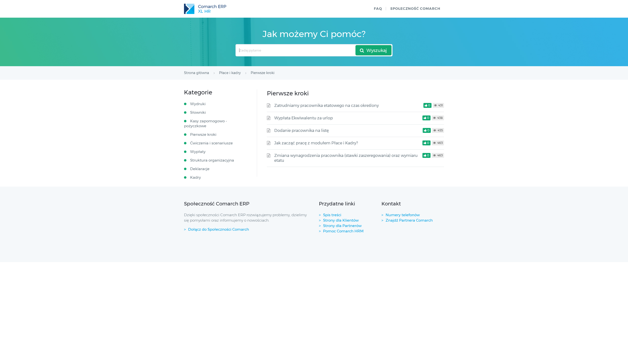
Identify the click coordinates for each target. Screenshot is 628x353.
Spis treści (332, 215)
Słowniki (198, 112)
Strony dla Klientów (341, 220)
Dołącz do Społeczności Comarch (218, 229)
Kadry (195, 177)
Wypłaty (198, 151)
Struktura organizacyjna (212, 160)
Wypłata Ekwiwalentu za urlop (303, 118)
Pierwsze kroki (203, 134)
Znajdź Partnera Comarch (409, 220)
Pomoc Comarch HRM (343, 231)
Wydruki (198, 103)
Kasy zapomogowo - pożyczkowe (205, 123)
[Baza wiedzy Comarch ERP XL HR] (205, 9)
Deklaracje (199, 168)
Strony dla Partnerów (342, 225)
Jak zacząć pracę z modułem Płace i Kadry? (316, 143)
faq (378, 8)
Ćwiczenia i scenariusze (211, 143)
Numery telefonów (403, 215)
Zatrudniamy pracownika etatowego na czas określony (326, 105)
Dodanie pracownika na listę (301, 130)
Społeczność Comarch (415, 8)
